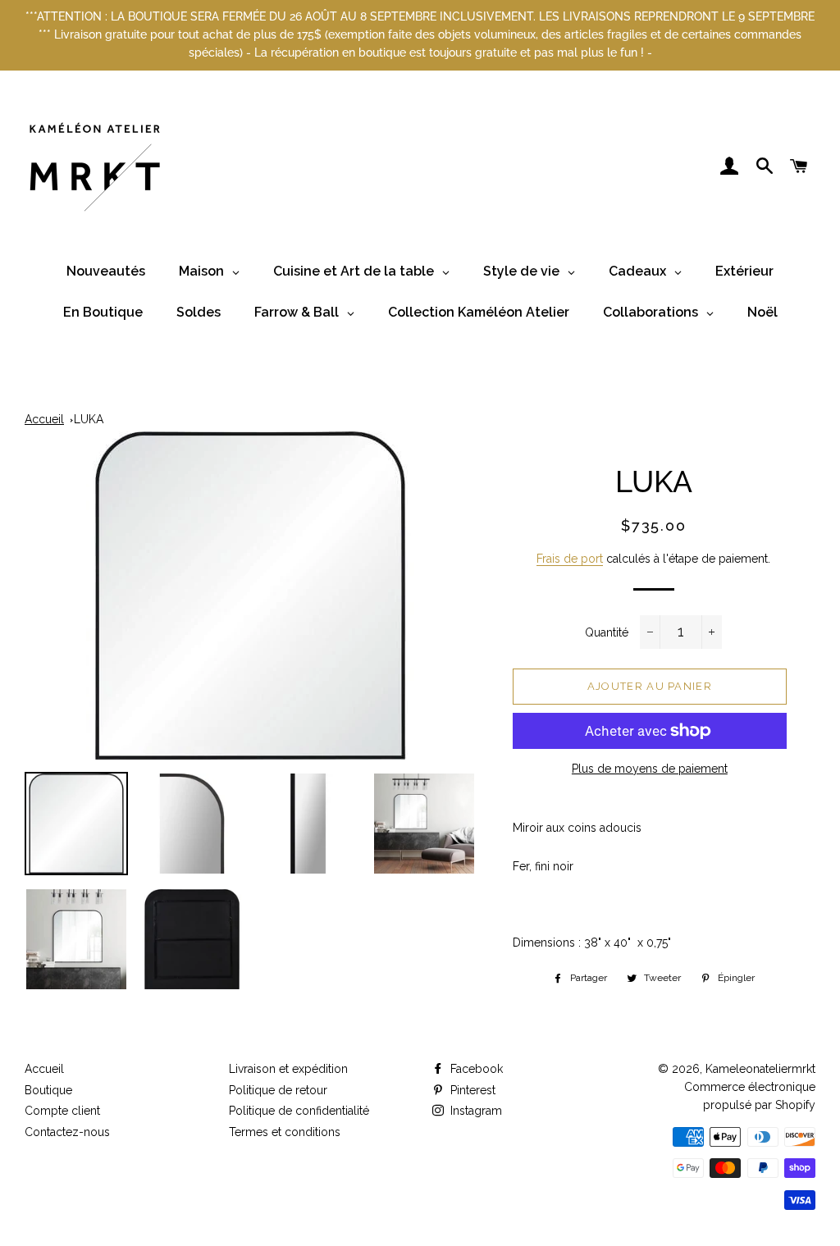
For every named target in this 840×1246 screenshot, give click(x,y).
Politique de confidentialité (299, 1110)
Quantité (606, 632)
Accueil (44, 419)
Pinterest (471, 1090)
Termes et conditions (284, 1132)
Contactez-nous (67, 1132)
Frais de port (569, 558)
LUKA (88, 419)
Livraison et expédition (288, 1068)
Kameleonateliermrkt (760, 1068)
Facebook (475, 1068)
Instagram (474, 1110)
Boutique (48, 1090)
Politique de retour (278, 1090)
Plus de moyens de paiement (650, 768)
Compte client (62, 1110)
